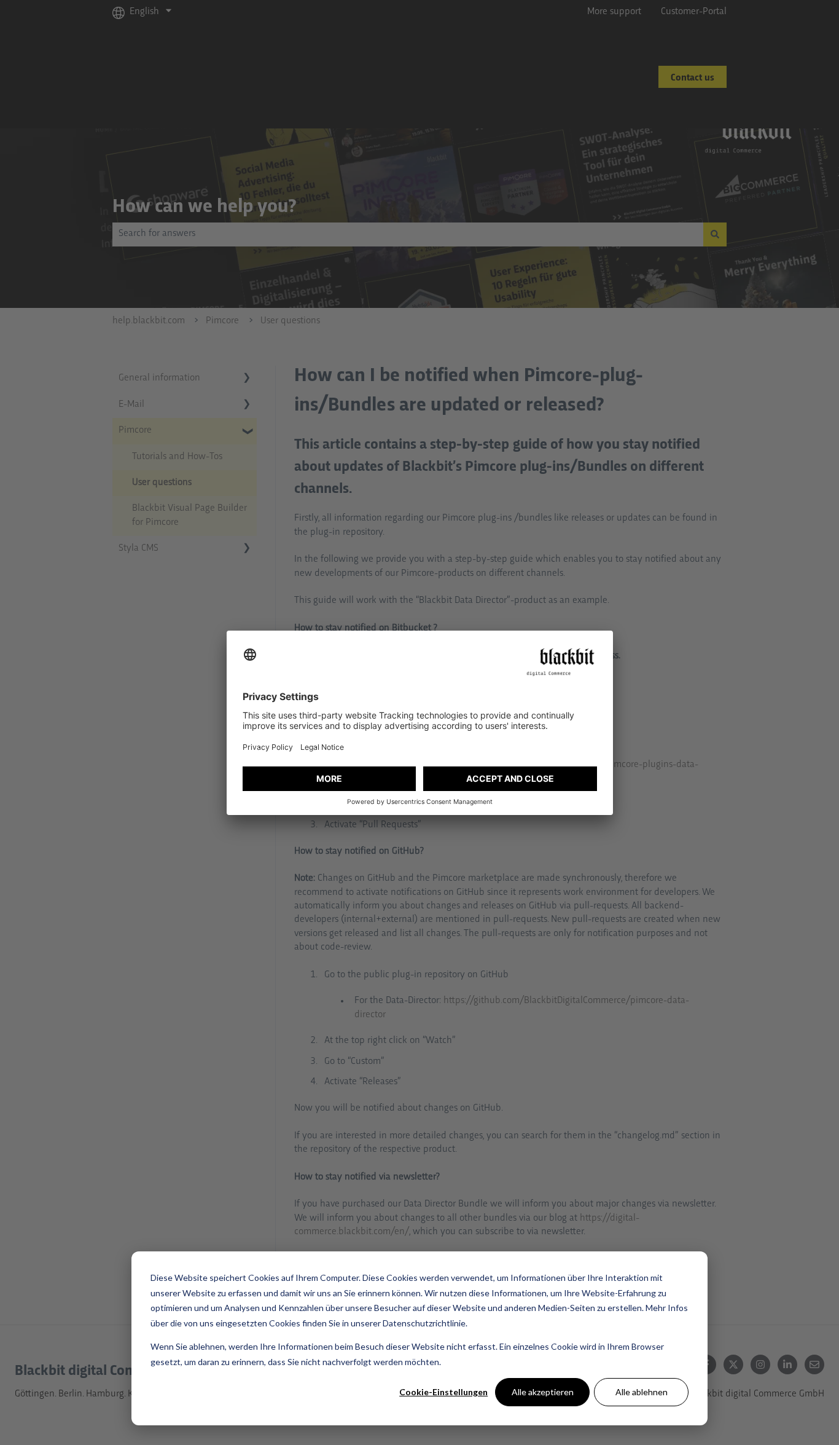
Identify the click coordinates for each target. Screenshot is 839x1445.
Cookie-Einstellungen (443, 1392)
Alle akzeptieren (543, 1392)
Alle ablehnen (641, 1392)
